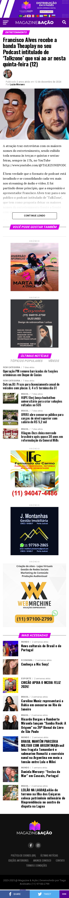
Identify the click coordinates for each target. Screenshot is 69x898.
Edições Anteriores (18, 860)
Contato (60, 860)
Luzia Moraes (17, 84)
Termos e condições (36, 865)
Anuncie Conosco (42, 860)
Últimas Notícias (49, 855)
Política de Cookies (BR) (23, 855)
